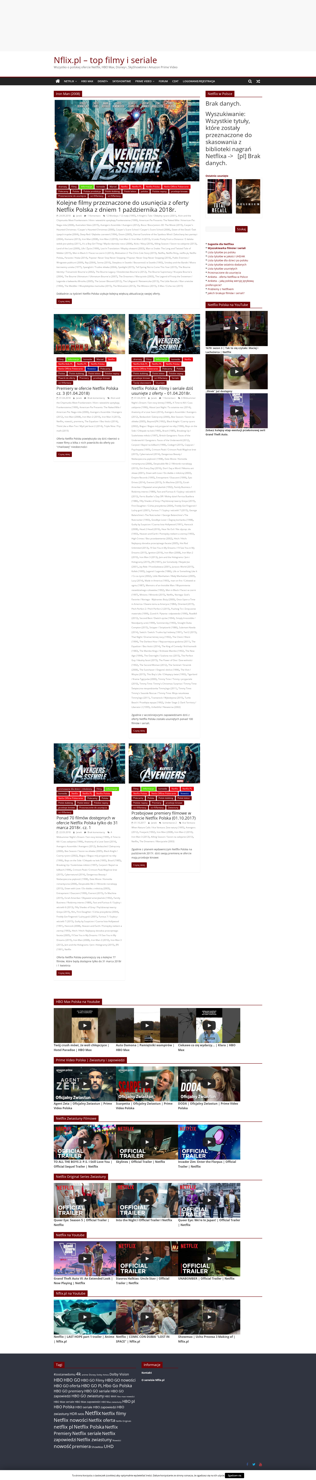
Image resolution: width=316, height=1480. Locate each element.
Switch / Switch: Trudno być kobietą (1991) (161, 632)
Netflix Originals (123, 1421)
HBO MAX (87, 81)
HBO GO (72, 1380)
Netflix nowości (71, 1420)
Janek (79, 215)
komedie (100, 186)
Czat (175, 81)
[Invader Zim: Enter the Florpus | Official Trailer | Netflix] (209, 1142)
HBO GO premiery (69, 1391)
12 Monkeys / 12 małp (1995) (121, 215)
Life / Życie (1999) (90, 248)
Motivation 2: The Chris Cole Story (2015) (136, 253)
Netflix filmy (172, 253)
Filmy (74, 186)
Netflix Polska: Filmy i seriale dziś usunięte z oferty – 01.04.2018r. (162, 390)
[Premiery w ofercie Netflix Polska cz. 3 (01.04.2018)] (89, 316)
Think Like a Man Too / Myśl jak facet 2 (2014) (80, 426)
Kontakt (147, 1372)
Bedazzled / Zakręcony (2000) (155, 416)
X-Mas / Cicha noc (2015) (170, 286)
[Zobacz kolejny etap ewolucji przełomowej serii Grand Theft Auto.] (237, 410)
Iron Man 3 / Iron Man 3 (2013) (134, 239)
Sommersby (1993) (166, 622)
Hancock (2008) (72, 925)
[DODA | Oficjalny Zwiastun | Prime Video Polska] (209, 1083)
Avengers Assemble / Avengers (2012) (119, 225)
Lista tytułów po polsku (222, 252)
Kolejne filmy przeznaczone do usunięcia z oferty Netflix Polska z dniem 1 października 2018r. (123, 206)
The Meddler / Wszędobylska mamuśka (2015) (88, 286)
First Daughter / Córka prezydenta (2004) (152, 505)
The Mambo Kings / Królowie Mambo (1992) (162, 650)
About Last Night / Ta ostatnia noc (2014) (170, 407)
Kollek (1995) (138, 571)
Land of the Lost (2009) (68, 248)
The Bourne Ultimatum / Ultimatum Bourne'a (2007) (91, 276)
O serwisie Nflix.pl (153, 1380)
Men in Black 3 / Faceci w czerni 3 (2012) (93, 253)
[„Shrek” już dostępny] (237, 371)
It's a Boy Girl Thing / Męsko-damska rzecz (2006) (107, 243)
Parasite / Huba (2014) (76, 257)
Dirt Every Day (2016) (150, 468)
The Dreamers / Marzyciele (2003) (136, 276)
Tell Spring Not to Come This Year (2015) (156, 267)
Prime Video (143, 81)
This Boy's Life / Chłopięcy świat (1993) (166, 674)
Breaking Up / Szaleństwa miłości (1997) (77, 865)
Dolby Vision (119, 1374)
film (73, 911)
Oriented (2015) (186, 604)
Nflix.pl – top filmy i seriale (105, 60)
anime (85, 1374)
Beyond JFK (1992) (156, 421)
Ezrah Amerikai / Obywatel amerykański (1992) (88, 897)
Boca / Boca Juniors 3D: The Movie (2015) (162, 225)
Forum (163, 81)
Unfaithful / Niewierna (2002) (166, 707)
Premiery (84, 378)
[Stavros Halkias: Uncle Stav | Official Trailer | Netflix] (147, 1258)
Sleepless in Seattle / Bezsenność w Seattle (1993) (137, 262)
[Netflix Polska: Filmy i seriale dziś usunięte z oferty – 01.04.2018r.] (164, 316)
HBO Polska (64, 1406)
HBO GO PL (91, 1385)
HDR (73, 1413)
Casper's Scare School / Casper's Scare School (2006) (143, 229)
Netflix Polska (153, 186)
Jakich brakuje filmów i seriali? (226, 293)
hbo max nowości (126, 1396)
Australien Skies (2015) (87, 225)
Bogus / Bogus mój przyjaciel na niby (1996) (162, 426)
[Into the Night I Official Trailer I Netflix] (147, 1200)
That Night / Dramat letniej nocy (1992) (151, 637)
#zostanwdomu (64, 1374)
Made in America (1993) (157, 580)
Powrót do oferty (66, 378)
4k (78, 1374)
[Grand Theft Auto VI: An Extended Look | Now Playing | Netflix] (85, 1258)
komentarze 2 (169, 822)
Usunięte (160, 382)
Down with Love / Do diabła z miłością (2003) (168, 473)
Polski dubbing (112, 191)
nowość (68, 421)
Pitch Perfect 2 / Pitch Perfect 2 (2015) (150, 608)
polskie (144, 191)
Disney (92, 1374)
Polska (76, 191)
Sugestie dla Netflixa (221, 244)
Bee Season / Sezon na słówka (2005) (83, 851)
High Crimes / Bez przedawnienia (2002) (151, 538)
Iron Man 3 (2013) (111, 416)
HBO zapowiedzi (104, 1407)
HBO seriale (83, 1407)
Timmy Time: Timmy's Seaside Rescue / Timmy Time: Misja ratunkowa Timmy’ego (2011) (161, 693)
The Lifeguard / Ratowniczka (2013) (141, 281)
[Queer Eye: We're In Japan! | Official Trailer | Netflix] (209, 1200)
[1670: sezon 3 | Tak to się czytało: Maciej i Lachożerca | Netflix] (237, 328)
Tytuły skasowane (142, 382)
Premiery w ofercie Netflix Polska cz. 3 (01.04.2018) (87, 390)
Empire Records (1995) (143, 477)
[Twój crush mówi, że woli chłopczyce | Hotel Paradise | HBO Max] (85, 1025)
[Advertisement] (158, 25)
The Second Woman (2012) (153, 665)
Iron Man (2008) (90, 239)
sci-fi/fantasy (96, 195)
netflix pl (184, 253)
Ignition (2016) (155, 552)
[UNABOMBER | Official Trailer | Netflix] (209, 1258)
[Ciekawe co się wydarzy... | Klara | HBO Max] (209, 1025)
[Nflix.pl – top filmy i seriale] (58, 81)
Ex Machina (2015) (172, 482)
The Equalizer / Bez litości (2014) (101, 421)
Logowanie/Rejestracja (199, 81)
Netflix (69, 81)
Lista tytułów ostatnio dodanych (227, 264)
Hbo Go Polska (117, 1385)
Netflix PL (137, 186)
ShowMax (97, 1447)
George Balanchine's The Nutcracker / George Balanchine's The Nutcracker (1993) (164, 515)
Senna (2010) (104, 262)
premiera (78, 421)
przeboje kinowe (179, 191)
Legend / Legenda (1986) (158, 571)
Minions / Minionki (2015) (152, 594)
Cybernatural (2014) (150, 454)
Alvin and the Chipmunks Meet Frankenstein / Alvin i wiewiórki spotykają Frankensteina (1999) (88, 402)
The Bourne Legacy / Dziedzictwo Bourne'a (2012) (121, 271)
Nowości (91, 368)
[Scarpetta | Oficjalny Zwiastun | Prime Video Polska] (147, 1083)
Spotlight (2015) (126, 267)
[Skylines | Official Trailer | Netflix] (147, 1142)
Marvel (113, 186)
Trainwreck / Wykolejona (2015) (167, 697)
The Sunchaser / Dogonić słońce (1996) (159, 669)
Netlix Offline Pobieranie (176, 186)
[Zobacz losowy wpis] (258, 81)
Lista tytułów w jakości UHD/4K (226, 256)
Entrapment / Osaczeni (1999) (171, 477)
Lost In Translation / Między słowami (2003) (122, 248)
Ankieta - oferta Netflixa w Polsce (228, 277)
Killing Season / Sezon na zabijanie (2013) (176, 243)
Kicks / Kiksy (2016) (143, 243)
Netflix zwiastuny (94, 1439)
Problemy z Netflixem (221, 289)
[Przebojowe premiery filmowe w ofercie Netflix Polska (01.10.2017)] (164, 746)
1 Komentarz (94, 215)
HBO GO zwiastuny (88, 1395)
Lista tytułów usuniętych (222, 268)
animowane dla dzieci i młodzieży (75, 788)
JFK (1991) (156, 561)
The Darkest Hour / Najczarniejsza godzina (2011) (165, 641)
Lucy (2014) (137, 580)
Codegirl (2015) (175, 444)
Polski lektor (130, 191)
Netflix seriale (86, 1433)
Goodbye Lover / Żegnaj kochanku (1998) (172, 519)
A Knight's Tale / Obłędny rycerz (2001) (156, 215)
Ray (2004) (90, 262)
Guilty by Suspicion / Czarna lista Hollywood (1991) (157, 524)
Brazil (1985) (168, 430)
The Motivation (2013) (124, 286)
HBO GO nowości (120, 1380)
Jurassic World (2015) (182, 566)
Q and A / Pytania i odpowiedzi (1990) (169, 613)
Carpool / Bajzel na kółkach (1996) (148, 444)
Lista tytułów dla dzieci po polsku (228, 260)
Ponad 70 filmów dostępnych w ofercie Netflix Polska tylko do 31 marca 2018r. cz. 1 (87, 822)
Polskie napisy (159, 191)
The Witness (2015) (146, 286)
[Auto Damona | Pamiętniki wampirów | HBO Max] (147, 1025)
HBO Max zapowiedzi (88, 1402)
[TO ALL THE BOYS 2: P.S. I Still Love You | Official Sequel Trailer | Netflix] (85, 1142)
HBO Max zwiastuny (111, 1402)
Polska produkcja (92, 191)
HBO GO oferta (67, 1385)
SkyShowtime (121, 81)
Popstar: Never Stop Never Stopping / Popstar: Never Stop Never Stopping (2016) (130, 257)
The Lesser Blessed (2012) (108, 281)
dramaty (62, 186)
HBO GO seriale (97, 1391)
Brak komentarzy (96, 398)
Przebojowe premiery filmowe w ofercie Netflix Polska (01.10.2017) (163, 815)
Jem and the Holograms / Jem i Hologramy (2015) (89, 944)
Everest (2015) (154, 482)
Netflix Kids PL (65, 363)
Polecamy (63, 191)
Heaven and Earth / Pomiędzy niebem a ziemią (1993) (167, 533)
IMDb (81, 1414)
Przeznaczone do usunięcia (72, 195)
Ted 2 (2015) (190, 632)
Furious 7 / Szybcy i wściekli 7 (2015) (169, 510)
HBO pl (128, 1401)
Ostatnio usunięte (217, 176)
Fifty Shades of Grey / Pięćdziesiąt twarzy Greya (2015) (167, 501)
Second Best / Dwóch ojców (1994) (157, 618)
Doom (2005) (125, 234)
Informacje (86, 186)
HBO (58, 1380)
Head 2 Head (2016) (150, 529)
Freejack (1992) (147, 832)
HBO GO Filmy (92, 1380)
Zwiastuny (173, 807)
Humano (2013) (72, 239)
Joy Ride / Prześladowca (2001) (155, 566)
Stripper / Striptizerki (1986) (163, 627)
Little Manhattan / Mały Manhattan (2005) (174, 576)
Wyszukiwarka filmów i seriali (227, 248)
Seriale (175, 378)
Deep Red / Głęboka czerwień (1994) (98, 234)
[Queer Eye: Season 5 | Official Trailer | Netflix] (85, 1200)
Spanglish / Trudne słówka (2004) (100, 267)
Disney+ (103, 81)
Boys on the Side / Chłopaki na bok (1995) (85, 860)
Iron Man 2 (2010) (109, 239)
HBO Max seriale (64, 1402)
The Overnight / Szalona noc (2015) (162, 655)
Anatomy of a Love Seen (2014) (147, 412)
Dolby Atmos (103, 1374)
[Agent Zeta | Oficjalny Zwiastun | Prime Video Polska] (85, 1083)
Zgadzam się (234, 1475)
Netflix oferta (102, 1420)
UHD (109, 1446)
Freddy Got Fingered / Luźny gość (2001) (77, 916)
